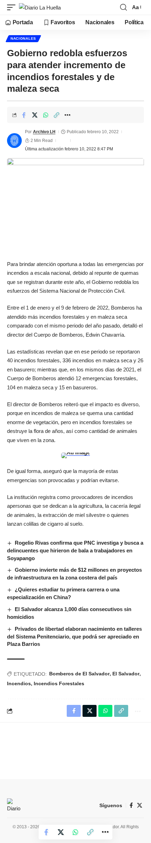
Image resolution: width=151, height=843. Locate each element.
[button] (13, 7)
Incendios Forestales (59, 683)
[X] (139, 805)
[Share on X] (35, 115)
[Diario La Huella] (40, 7)
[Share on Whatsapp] (46, 115)
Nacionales (23, 38)
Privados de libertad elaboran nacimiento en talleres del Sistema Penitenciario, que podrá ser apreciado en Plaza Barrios (74, 636)
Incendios (19, 683)
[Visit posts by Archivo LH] (14, 140)
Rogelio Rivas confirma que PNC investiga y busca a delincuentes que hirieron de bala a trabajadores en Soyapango (75, 550)
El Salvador (125, 673)
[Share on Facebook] (24, 115)
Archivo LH (44, 131)
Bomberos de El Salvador (79, 673)
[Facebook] (131, 805)
